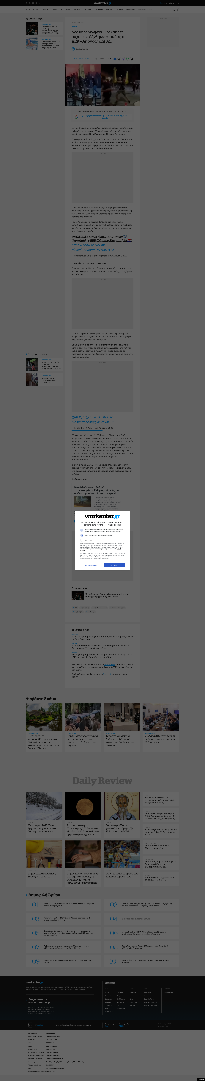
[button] (102, 540)
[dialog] (102, 540)
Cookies (201, 1079)
